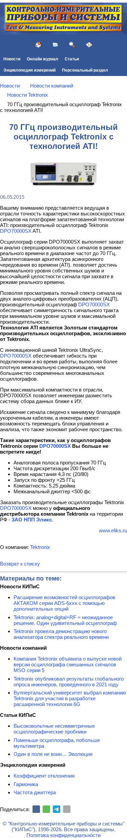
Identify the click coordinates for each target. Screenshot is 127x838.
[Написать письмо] (55, 44)
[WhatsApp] (46, 809)
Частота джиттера (35, 792)
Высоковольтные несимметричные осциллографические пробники (54, 729)
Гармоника (26, 784)
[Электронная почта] (66, 809)
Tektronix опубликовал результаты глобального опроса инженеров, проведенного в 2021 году (69, 681)
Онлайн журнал (42, 59)
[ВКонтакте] (36, 809)
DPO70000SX (15, 231)
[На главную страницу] (38, 44)
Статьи (72, 59)
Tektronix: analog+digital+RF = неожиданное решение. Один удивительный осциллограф (65, 620)
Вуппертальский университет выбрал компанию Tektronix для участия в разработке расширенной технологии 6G (70, 698)
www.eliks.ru (113, 530)
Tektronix (40, 547)
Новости (11, 59)
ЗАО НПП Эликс (32, 519)
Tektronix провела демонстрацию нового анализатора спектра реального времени (61, 634)
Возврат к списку (20, 564)
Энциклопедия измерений (29, 70)
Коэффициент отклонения (44, 776)
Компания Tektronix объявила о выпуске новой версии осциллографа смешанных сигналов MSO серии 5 (68, 664)
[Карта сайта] (89, 44)
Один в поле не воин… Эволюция (53, 754)
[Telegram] (56, 809)
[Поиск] (72, 44)
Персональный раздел (85, 70)
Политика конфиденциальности (63, 835)
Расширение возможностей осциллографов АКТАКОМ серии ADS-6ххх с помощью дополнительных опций (64, 603)
